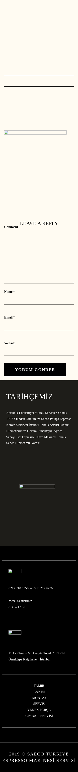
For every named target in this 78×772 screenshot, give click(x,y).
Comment (11, 227)
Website (9, 343)
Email (8, 317)
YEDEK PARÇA (39, 710)
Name (8, 291)
